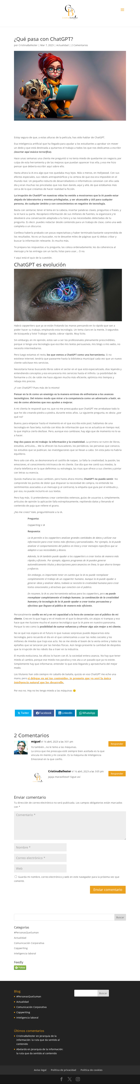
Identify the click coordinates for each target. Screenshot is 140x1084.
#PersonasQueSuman (26, 932)
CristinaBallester (28, 45)
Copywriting (21, 948)
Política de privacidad (63, 1070)
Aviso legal (40, 1070)
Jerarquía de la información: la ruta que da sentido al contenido (38, 1040)
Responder (117, 743)
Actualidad (62, 45)
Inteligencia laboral (25, 953)
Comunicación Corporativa (29, 943)
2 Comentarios (79, 45)
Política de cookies (91, 1070)
